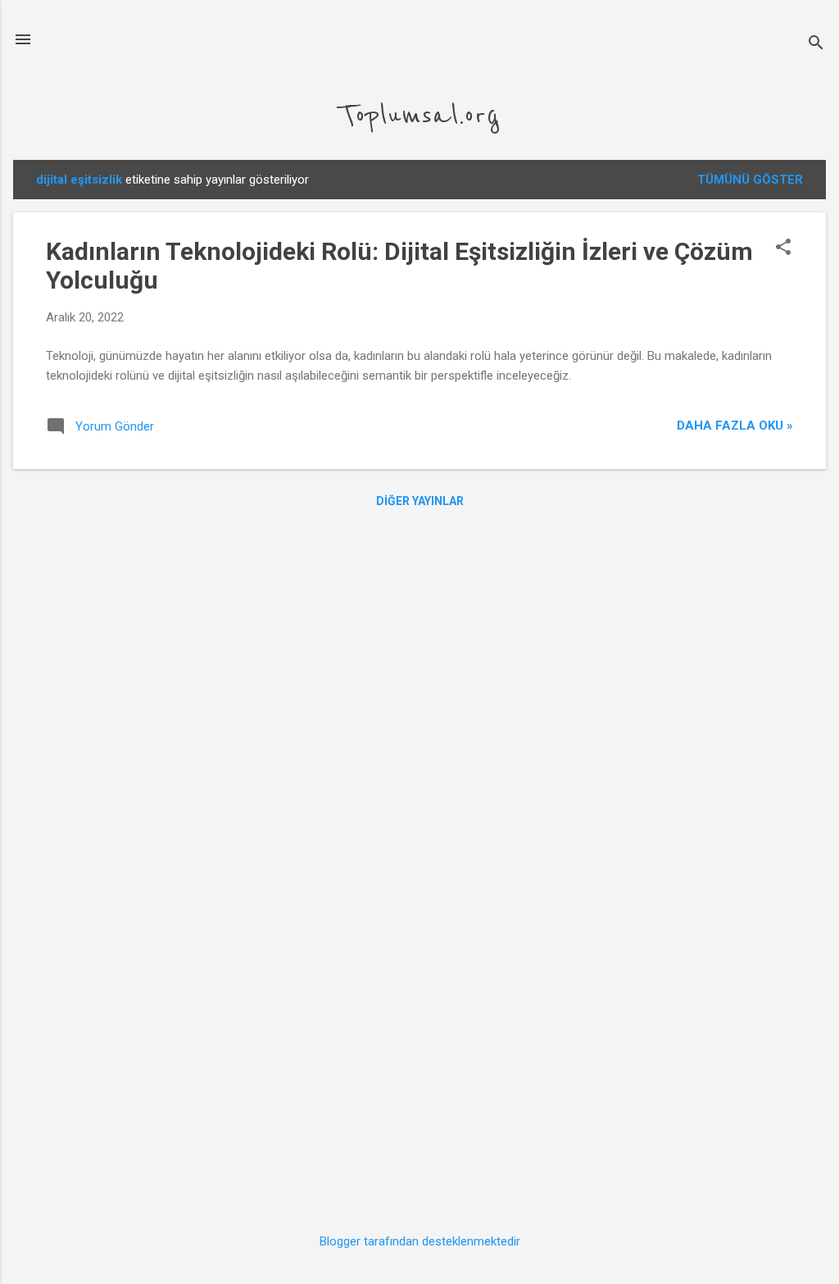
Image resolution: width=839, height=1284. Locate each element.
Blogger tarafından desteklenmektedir (420, 1241)
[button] (783, 248)
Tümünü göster (750, 179)
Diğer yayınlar (420, 501)
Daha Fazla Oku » (735, 425)
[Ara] (816, 45)
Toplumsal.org (419, 115)
